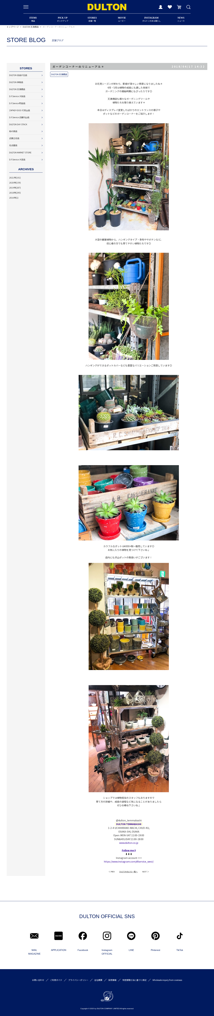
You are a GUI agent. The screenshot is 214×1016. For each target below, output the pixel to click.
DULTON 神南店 (16, 82)
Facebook (83, 950)
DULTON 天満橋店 (31, 26)
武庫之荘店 (14, 138)
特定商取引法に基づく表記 (134, 980)
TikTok (179, 950)
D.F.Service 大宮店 (17, 159)
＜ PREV (112, 871)
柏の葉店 (13, 131)
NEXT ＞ (145, 871)
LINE (131, 950)
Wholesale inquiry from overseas (167, 980)
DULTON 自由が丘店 (18, 75)
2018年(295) (15, 192)
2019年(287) (15, 187)
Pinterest (155, 950)
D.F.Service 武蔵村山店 (19, 117)
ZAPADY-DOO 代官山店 (19, 110)
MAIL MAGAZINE (34, 952)
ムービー (122, 19)
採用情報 (112, 980)
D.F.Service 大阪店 (17, 96)
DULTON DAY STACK (18, 124)
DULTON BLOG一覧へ (128, 871)
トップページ (13, 26)
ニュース (181, 19)
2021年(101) (15, 177)
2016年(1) (13, 197)
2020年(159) (15, 182)
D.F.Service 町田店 (17, 103)
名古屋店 (13, 145)
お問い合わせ (38, 980)
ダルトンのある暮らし (151, 19)
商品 (33, 19)
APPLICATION (58, 950)
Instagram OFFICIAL (107, 952)
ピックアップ (62, 19)
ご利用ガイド (56, 980)
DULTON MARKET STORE (20, 152)
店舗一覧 (92, 19)
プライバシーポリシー (78, 980)
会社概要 (98, 980)
